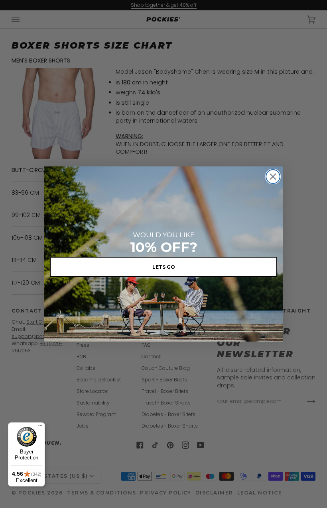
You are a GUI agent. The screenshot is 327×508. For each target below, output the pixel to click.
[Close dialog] (273, 177)
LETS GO (163, 267)
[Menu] (40, 427)
